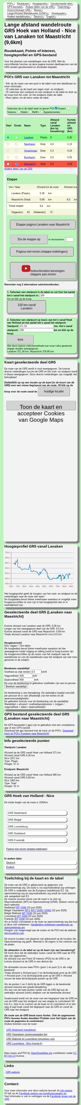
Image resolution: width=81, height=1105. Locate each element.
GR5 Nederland (17, 812)
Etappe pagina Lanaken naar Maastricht (43, 224)
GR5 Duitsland (16, 833)
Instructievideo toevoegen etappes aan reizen (47, 272)
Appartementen (52, 112)
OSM (23, 907)
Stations (11, 112)
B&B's (35, 112)
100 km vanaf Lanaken (27, 306)
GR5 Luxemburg (18, 826)
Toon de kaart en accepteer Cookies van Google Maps (41, 407)
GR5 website (13, 1072)
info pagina (66, 1090)
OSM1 (40, 910)
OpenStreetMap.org (41, 1053)
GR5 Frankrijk (16, 840)
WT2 (33, 910)
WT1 (27, 910)
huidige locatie (54, 391)
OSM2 (47, 910)
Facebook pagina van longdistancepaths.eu (42, 1093)
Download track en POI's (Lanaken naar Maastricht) (38, 732)
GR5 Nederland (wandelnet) (21, 1029)
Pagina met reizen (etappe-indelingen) (41, 251)
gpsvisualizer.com (14, 933)
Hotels (24, 112)
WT (18, 907)
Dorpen (62, 108)
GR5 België (14, 819)
